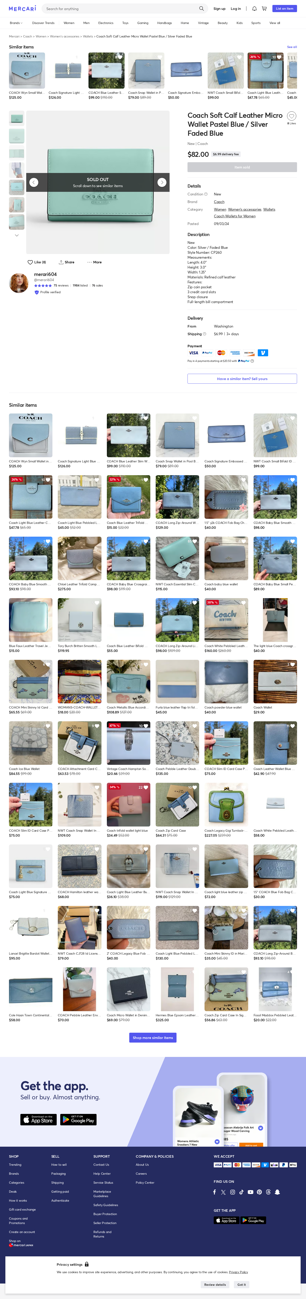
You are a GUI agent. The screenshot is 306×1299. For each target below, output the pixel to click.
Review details (215, 1284)
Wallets (88, 36)
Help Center (101, 1173)
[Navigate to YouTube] (250, 1191)
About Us (142, 1164)
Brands (14, 1173)
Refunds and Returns (102, 1234)
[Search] (201, 8)
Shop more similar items (153, 1037)
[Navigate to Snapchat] (277, 1191)
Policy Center (145, 1182)
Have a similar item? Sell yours (242, 378)
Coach (27, 36)
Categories (16, 1182)
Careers (141, 1173)
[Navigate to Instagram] (232, 1191)
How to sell (59, 1164)
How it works (18, 1200)
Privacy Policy (238, 1272)
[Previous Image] (34, 182)
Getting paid (60, 1191)
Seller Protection (104, 1223)
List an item (284, 8)
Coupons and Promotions (18, 1220)
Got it (241, 1284)
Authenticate (60, 1200)
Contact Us (101, 1164)
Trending (15, 1164)
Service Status (103, 1182)
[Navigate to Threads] (268, 1191)
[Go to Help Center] (206, 194)
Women (41, 36)
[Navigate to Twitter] (223, 1191)
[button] (254, 8)
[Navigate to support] (218, 1165)
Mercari (14, 36)
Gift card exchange (22, 1209)
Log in (236, 8)
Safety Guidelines (105, 1205)
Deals (13, 1191)
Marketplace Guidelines (102, 1193)
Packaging (58, 1173)
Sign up (219, 8)
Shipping (57, 1182)
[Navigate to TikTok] (241, 1191)
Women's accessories (64, 36)
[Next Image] (162, 182)
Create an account (22, 1232)
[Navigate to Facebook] (214, 1191)
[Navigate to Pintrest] (259, 1191)
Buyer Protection (105, 1214)
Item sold (242, 167)
